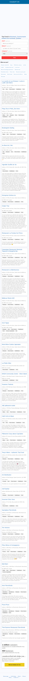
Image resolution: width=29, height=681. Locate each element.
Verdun (25, 74)
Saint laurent (3, 74)
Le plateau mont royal (9, 67)
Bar (25, 257)
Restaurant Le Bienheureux (10, 270)
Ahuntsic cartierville (5, 65)
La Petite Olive (6, 363)
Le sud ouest (17, 67)
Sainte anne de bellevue (18, 74)
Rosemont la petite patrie (21, 71)
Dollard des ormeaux (18, 65)
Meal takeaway (11, 591)
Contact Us (16, 677)
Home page (5, 676)
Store (7, 89)
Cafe (3, 89)
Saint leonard (9, 74)
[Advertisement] (14, 19)
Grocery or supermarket (10, 330)
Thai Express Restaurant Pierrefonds (13, 627)
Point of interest (12, 89)
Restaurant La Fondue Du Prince (12, 233)
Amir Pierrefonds (7, 585)
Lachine (24, 65)
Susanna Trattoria (7, 384)
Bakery (4, 115)
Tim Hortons (6, 527)
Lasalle (2, 67)
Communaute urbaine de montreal (14, 37)
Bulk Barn (5, 564)
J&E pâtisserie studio (8, 405)
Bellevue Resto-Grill (8, 298)
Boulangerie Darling (8, 128)
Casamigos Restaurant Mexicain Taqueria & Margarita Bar (12, 250)
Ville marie (3, 76)
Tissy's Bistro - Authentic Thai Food (13, 452)
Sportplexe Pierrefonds (9, 510)
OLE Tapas (5, 323)
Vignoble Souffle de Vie (9, 164)
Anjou (11, 65)
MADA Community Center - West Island (14, 374)
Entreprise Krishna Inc (9, 195)
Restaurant (12, 115)
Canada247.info (14, 2)
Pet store (4, 551)
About (19, 676)
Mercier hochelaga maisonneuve (7, 69)
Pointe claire (12, 71)
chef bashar (5, 489)
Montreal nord (17, 69)
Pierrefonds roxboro (5, 71)
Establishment (18, 89)
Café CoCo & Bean (8, 416)
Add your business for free (14, 664)
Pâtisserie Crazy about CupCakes (12, 433)
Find (14, 57)
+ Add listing (13, 676)
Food (23, 89)
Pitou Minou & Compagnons (10, 545)
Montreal (13, 36)
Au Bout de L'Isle (7, 145)
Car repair (4, 481)
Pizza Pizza (5, 604)
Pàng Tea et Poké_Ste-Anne (11, 108)
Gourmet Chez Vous (8, 499)
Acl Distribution (6, 475)
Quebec (18, 38)
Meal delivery (5, 591)
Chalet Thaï (5, 206)
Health (4, 570)
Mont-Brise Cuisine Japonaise (11, 344)
